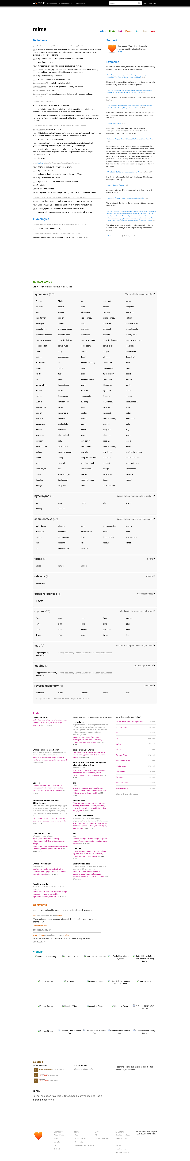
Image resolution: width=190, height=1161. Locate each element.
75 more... (40, 823)
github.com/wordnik (102, 1138)
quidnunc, (55, 841)
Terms (118, 1142)
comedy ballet (131, 334)
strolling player (64, 474)
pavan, (89, 775)
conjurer (129, 526)
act (82, 301)
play (127, 429)
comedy (106, 334)
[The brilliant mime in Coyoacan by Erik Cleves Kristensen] (119, 957)
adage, (97, 838)
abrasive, (76, 838)
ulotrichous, (92, 772)
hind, (35, 818)
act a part (107, 301)
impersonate (63, 396)
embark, (36, 891)
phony (83, 429)
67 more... (77, 879)
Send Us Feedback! (123, 1135)
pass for (106, 424)
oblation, (82, 851)
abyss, (105, 841)
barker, (60, 788)
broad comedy (109, 317)
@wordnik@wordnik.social (84, 1145)
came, (52, 821)
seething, (83, 742)
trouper (129, 479)
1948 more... (37, 851)
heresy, (76, 851)
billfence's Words (40, 717)
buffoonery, (44, 785)
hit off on (84, 390)
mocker (39, 412)
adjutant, (84, 825)
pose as (106, 440)
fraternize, (62, 871)
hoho (128, 531)
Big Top (36, 782)
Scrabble (38, 1099)
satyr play (85, 451)
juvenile (39, 401)
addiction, (77, 825)
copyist (106, 351)
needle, (36, 760)
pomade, (76, 790)
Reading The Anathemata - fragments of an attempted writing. (89, 763)
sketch (38, 463)
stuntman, (37, 790)
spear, (41, 760)
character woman (65, 328)
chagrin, (49, 722)
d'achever (40, 531)
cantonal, (54, 818)
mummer (62, 418)
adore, (75, 841)
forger (60, 379)
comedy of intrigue (88, 340)
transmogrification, (80, 775)
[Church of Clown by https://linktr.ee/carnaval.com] (45, 981)
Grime (60, 618)
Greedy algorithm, (98, 805)
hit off (60, 390)
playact (83, 435)
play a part (40, 435)
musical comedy (109, 418)
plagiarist (107, 429)
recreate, (97, 752)
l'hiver (83, 537)
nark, (104, 790)
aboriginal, (82, 823)
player (128, 435)
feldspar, (76, 793)
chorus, (92, 853)
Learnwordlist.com (81, 863)
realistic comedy (109, 446)
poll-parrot (40, 440)
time (127, 635)
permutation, (78, 772)
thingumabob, (38, 841)
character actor (132, 323)
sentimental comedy (134, 451)
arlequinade (85, 312)
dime (105, 623)
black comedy (86, 317)
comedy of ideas (65, 340)
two (74, 782)
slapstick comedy (88, 463)
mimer (60, 407)
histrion (39, 390)
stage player (41, 468)
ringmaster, (52, 785)
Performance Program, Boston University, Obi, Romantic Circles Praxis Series (130, 139)
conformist (130, 345)
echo (128, 362)
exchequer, (77, 876)
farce (83, 373)
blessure (61, 526)
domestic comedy (88, 362)
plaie (83, 542)
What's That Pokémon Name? (46, 749)
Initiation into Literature (114, 236)
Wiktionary (40, 163)
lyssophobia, (53, 848)
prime (128, 629)
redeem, (103, 851)
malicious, (98, 739)
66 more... (92, 810)
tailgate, (102, 803)
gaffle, (55, 722)
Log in (35, 286)
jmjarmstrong (38, 934)
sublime (84, 635)
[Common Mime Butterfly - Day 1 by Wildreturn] (70, 1031)
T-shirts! (57, 1149)
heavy (83, 384)
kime (38, 629)
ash (74, 833)
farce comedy (108, 373)
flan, (44, 722)
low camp (84, 401)
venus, (35, 757)
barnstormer (41, 317)
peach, (87, 754)
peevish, (36, 869)
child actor (85, 328)
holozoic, (83, 793)
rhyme (38, 635)
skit (37, 548)
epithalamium (86, 531)
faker (60, 373)
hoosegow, (85, 788)
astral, (59, 720)
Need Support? (121, 1138)
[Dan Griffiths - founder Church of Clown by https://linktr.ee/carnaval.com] (119, 981)
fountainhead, (85, 790)
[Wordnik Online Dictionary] (39, 3)
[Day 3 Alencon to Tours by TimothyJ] (95, 956)
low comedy (108, 401)
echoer (38, 368)
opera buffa (130, 418)
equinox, (76, 770)
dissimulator (40, 362)
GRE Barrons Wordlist (83, 815)
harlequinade (63, 384)
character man (42, 328)
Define (103, 31)
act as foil (39, 306)
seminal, (42, 891)
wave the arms (109, 485)
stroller (38, 474)
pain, (65, 818)
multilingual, (77, 739)
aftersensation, (86, 805)
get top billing (41, 384)
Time (105, 618)
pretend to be (41, 446)
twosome (84, 548)
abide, (86, 841)
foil (37, 379)
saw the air (107, 451)
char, (40, 757)
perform (39, 429)
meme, (91, 739)
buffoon (129, 317)
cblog (83, 526)
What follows (79, 800)
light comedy (63, 401)
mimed (38, 565)
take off (84, 474)
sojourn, (85, 739)
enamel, (89, 851)
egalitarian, (37, 896)
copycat (84, 351)
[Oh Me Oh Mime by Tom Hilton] (70, 956)
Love (153, 31)
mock (128, 407)
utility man (62, 485)
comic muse (63, 345)
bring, (48, 720)
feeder (128, 373)
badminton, (37, 720)
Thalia (60, 301)
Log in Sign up (150, 3)
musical (84, 418)
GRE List (77, 848)
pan (37, 542)
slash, (46, 760)
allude (79, 828)
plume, (59, 760)
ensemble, (96, 851)
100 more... (55, 874)
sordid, (46, 869)
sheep (38, 457)
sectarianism (93, 856)
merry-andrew (131, 537)
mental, (40, 818)
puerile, (85, 874)
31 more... (63, 896)
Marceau (84, 692)
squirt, (54, 757)
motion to (39, 418)
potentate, (96, 871)
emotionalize (108, 368)
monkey (84, 412)
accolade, (90, 838)
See (137, 31)
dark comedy (63, 356)
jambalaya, (77, 737)
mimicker (107, 407)
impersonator (86, 396)
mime (119, 51)
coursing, (76, 805)
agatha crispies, (97, 790)
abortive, (99, 841)
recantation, (83, 856)
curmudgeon (100, 876)
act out (61, 306)
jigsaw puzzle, (78, 853)
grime (128, 623)
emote (83, 368)
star (59, 468)
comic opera (86, 345)
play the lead (63, 435)
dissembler (130, 356)
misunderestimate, (46, 838)
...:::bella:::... (78, 722)
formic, (81, 754)
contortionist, (43, 788)
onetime (84, 629)
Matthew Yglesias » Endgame (115, 185)
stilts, (59, 785)
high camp (107, 384)
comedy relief (41, 345)
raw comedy (86, 446)
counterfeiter (131, 351)
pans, (35, 821)
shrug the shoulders (89, 457)
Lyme (83, 618)
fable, (51, 760)
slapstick (61, 463)
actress (106, 306)
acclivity (76, 843)
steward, (54, 720)
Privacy (118, 1145)
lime (60, 629)
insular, (76, 754)
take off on (107, 474)
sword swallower (56, 790)
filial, (93, 737)
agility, (104, 825)
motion (128, 412)
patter (128, 424)
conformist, (99, 853)
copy (60, 351)
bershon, (44, 848)
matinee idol (41, 407)
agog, (99, 874)
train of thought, (79, 808)
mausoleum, (38, 894)
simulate (61, 508)
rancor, (50, 894)
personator (62, 542)
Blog (76, 1135)
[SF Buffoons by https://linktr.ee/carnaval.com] (70, 981)
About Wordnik (59, 1135)
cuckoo (38, 356)
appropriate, (77, 874)
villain (83, 485)
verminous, (82, 871)
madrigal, (98, 737)
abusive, (98, 823)
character (107, 323)
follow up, (77, 803)
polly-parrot (85, 440)
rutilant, (102, 754)
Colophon (57, 1142)
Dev (96, 1131)
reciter (128, 446)
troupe (105, 479)
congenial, (37, 874)
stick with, (95, 803)
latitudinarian (108, 537)
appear (61, 312)
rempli (128, 542)
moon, (60, 818)
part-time (107, 629)
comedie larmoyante (44, 334)
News (76, 1131)
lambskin (63, 821)
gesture (129, 379)
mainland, (47, 818)
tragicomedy (63, 479)
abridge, (83, 838)
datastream (62, 531)
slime (60, 635)
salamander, (47, 757)
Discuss (128, 31)
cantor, (40, 821)
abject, (75, 823)
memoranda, (38, 722)
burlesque (40, 323)
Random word (80, 3)
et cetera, (77, 788)
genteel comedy (87, 379)
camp (83, 323)
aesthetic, (91, 825)
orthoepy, (37, 848)
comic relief (107, 345)
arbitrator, (55, 871)
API (96, 1135)
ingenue (129, 396)
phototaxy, (89, 808)
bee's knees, (86, 737)
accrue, (104, 823)
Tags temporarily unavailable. (42, 653)
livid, (92, 754)
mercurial (53, 896)
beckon (61, 317)
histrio (128, 384)
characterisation (109, 526)
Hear (145, 31)
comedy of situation (134, 340)
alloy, (75, 828)
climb (60, 623)
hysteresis (81, 810)
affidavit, (98, 825)
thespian (39, 479)
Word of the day (65, 3)
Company (58, 1131)
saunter (76, 757)
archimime (40, 692)
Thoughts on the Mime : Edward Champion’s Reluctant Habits (125, 198)
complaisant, (54, 869)
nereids (95, 793)
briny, (89, 742)
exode (38, 373)
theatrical (129, 474)
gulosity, (56, 838)
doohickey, (48, 841)
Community (52, 3)
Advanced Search (122, 1152)
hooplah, (36, 785)
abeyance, (103, 838)
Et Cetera (119, 1131)
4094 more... (90, 828)
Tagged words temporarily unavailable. (46, 673)
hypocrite (107, 390)
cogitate (44, 874)
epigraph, (58, 891)
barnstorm (130, 312)
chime (38, 623)
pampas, (46, 821)
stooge (106, 468)
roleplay (39, 508)
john (34, 915)
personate (62, 429)
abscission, (91, 823)
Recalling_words (40, 884)
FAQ (55, 1145)
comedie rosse (64, 334)
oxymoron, (50, 891)
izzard (60, 848)
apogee (94, 742)
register (39, 451)
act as (128, 301)
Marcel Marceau (40, 925)
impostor (106, 396)
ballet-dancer (41, 526)
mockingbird (63, 412)
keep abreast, (86, 803)
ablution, (92, 841)
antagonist (130, 306)
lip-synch (39, 600)
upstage (39, 485)
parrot (83, 424)
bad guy (106, 312)
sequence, (101, 770)
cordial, (43, 871)
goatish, (76, 742)
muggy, (92, 876)
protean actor (63, 446)
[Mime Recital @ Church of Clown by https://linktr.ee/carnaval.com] (144, 1006)
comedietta (85, 334)
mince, (85, 752)
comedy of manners (111, 340)
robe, (44, 720)
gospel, (76, 856)
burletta (61, 323)
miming (84, 565)
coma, (57, 821)
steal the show (86, 468)
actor (83, 306)
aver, (42, 869)
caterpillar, (60, 757)
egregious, (85, 876)
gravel (64, 760)
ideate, (98, 772)
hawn (105, 531)
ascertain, (37, 871)
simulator (107, 457)
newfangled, (77, 752)
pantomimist (63, 424)
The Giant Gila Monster (114, 123)
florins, (89, 793)
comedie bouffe (132, 328)
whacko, (36, 838)
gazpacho (36, 725)
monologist (107, 412)
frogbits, (92, 788)
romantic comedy (65, 451)
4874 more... (87, 843)
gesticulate (107, 379)
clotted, (97, 754)
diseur (83, 356)
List (120, 31)
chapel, (60, 722)
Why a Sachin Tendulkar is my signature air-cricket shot (123, 172)
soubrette (107, 463)
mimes (61, 565)
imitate (128, 390)
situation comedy (132, 457)
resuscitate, (92, 874)
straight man (131, 468)
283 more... (86, 757)
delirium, (56, 894)
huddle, (91, 752)
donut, (64, 720)
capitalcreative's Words (83, 749)
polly (60, 440)
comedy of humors (43, 340)
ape (37, 312)
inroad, (90, 871)
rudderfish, (97, 808)
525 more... (40, 762)
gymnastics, (45, 790)
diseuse (106, 356)
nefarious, (45, 896)
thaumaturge (63, 548)
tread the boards (87, 479)
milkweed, (99, 788)
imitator (39, 396)
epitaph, (65, 891)
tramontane (96, 775)
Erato (60, 692)
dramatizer (107, 362)
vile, (55, 760)
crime (83, 623)
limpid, (75, 871)
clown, (55, 788)
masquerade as (132, 401)
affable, (81, 841)
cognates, (94, 770)
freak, (50, 788)
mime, (103, 752)
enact (128, 368)
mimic (83, 407)
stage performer (132, 463)
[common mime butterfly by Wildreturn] (45, 956)
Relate (112, 31)
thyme (105, 635)
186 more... (48, 725)
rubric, (82, 770)
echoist (61, 368)
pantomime (40, 424)
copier (38, 351)
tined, (85, 772)
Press (56, 1138)
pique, (48, 871)
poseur (128, 440)
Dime (38, 618)
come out (107, 328)
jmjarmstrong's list (41, 833)
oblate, (87, 770)
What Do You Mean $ (42, 863)
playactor (107, 435)
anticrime (129, 618)
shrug (60, 457)
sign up (44, 286)
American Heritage (46, 1069)
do (59, 362)
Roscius (39, 301)
